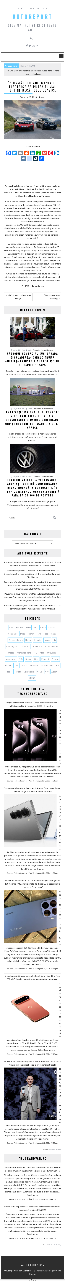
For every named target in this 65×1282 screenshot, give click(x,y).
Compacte (12, 634)
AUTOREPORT (32, 16)
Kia (54, 640)
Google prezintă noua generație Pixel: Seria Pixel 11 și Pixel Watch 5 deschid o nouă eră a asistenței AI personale (32, 977)
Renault (8, 665)
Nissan (28, 659)
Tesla (9, 672)
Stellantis (34, 665)
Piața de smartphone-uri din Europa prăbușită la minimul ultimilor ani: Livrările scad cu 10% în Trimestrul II (32, 704)
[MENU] (61, 56)
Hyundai (37, 640)
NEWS (26, 286)
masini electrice (51, 646)
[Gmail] (45, 153)
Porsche (55, 659)
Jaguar (47, 640)
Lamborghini (11, 646)
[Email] (20, 153)
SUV (58, 665)
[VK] (23, 158)
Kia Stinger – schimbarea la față (19, 297)
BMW (28, 627)
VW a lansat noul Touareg (52, 297)
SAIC (16, 665)
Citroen (52, 627)
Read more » (48, 776)
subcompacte (47, 665)
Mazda (11, 653)
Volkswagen (29, 672)
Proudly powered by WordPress (18, 1270)
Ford (46, 634)
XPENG (32, 678)
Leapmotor (25, 646)
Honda (28, 640)
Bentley (19, 627)
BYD (35, 627)
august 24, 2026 (19, 350)
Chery (43, 627)
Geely (53, 634)
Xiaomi (54, 672)
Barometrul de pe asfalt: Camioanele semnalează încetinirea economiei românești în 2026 (32, 1208)
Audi (11, 627)
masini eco (39, 286)
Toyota (17, 672)
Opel (36, 659)
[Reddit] (26, 153)
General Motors (15, 640)
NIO (21, 659)
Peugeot (45, 659)
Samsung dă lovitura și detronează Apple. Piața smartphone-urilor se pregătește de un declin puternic (32, 790)
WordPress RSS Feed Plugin (55, 1149)
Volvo (39, 672)
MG (35, 653)
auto (43, 97)
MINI (42, 653)
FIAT (39, 634)
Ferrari (31, 634)
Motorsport (11, 659)
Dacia (22, 634)
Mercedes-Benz (24, 653)
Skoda (24, 665)
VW (47, 672)
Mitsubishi (51, 653)
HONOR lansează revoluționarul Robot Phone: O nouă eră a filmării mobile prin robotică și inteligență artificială (32, 1063)
